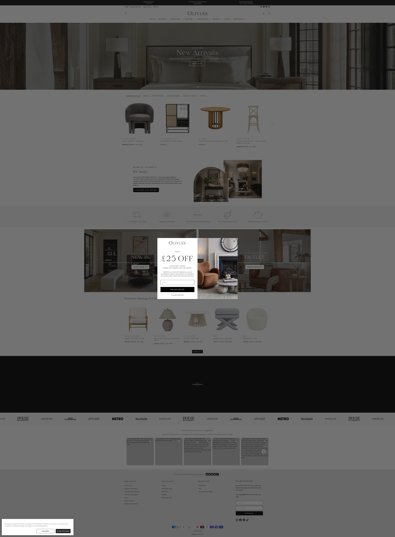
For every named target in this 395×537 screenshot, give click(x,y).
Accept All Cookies (63, 531)
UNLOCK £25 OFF (177, 289)
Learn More (45, 531)
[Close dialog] (234, 241)
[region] (38, 527)
